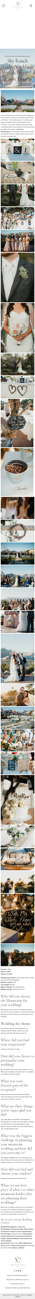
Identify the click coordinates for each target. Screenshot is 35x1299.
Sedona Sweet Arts (7, 1236)
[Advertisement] (17, 30)
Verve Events (5, 1243)
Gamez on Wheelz (18, 1248)
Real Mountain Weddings (21, 56)
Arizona (8, 56)
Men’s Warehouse (25, 1243)
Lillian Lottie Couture (18, 1245)
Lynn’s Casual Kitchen (24, 1231)
